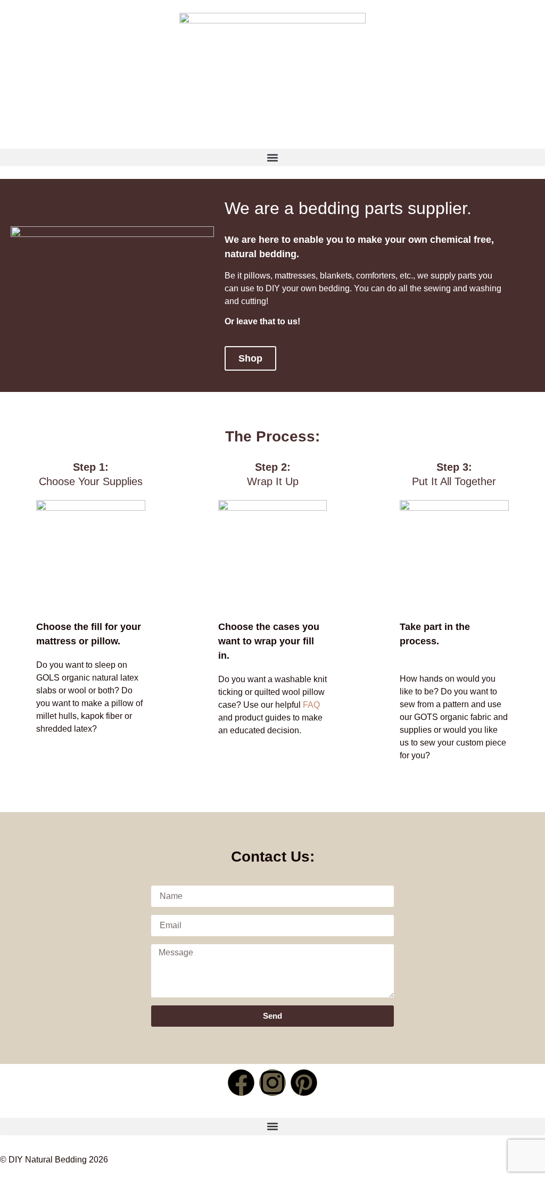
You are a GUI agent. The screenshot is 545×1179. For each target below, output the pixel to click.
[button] (272, 157)
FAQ (311, 704)
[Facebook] (241, 1082)
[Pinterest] (304, 1082)
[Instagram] (272, 1082)
